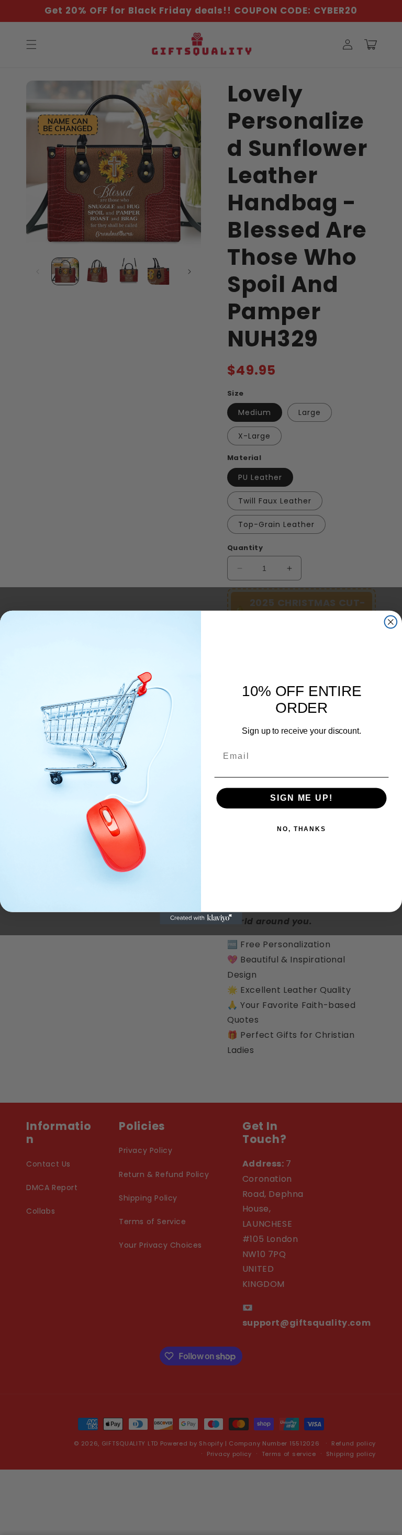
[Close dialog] (391, 622)
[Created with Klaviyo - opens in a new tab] (201, 918)
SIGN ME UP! (301, 797)
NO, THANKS (301, 829)
